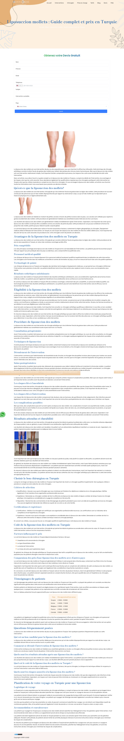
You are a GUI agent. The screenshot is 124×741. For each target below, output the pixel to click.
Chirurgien (70, 3)
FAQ (112, 3)
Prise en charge (82, 3)
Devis (105, 3)
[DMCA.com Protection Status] (62, 735)
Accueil (49, 3)
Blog (98, 3)
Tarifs (92, 3)
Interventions (59, 3)
